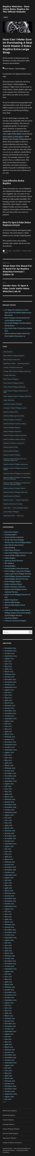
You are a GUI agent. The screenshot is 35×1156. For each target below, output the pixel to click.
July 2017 (8, 849)
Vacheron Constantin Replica (15, 621)
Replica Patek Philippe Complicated (16, 473)
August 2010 (9, 1065)
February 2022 (10, 705)
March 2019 (9, 797)
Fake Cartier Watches (12, 550)
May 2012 (8, 1010)
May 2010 (8, 1073)
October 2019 (9, 778)
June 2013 (8, 977)
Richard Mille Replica (12, 602)
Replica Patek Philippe (11, 455)
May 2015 (8, 917)
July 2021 (8, 724)
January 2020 (9, 771)
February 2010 (10, 1081)
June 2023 (8, 664)
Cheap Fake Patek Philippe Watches (17, 371)
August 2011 (9, 1034)
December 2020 (10, 742)
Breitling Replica (11, 535)
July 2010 (8, 1068)
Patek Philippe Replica (11, 427)
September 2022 (11, 687)
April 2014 (8, 951)
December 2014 (10, 930)
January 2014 (9, 958)
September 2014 (11, 937)
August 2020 (9, 752)
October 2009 (10, 1091)
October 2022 (10, 685)
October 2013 (9, 966)
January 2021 (9, 739)
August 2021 (9, 721)
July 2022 (8, 692)
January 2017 (9, 864)
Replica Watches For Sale (12, 504)
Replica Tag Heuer (11, 600)
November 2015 (10, 901)
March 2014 (9, 953)
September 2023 (11, 656)
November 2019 (10, 776)
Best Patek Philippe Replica (13, 356)
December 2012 (10, 992)
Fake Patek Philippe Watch (13, 383)
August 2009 (9, 1097)
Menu (6, 17)
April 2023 (8, 669)
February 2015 (10, 924)
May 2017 (8, 854)
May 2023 (8, 666)
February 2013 (10, 987)
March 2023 (9, 672)
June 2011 (8, 1039)
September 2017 (10, 844)
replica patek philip (10, 447)
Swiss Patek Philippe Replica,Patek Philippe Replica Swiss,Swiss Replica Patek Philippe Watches (18, 612)
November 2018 (10, 807)
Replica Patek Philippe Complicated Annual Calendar (16, 478)
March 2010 (9, 1078)
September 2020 (11, 750)
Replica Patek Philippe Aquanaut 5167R (15, 469)
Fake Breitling (10, 548)
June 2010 (8, 1070)
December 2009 (10, 1086)
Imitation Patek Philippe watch (15, 408)
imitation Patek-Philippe (12, 404)
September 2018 (11, 812)
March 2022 (9, 703)
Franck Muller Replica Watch (15, 555)
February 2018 (10, 831)
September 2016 (11, 875)
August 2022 (9, 690)
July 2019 (8, 786)
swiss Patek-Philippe (11, 512)
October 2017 (9, 841)
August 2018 (9, 815)
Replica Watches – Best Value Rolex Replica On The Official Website (16, 9)
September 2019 (11, 781)
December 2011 (10, 1024)
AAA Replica (7, 352)
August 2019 (9, 784)
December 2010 (10, 1055)
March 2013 (9, 984)
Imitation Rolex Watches (14, 561)
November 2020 (10, 745)
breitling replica (23, 363)
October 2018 (9, 810)
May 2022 (8, 698)
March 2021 (9, 734)
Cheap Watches (9, 375)
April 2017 (8, 857)
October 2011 (9, 1029)
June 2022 (8, 695)
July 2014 (8, 943)
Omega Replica (10, 566)
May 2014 (8, 948)
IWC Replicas (9, 563)
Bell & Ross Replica (11, 532)
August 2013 (9, 971)
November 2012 (10, 995)
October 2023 (9, 653)
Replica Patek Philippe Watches (15, 492)
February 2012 (10, 1018)
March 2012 (9, 1016)
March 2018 (9, 828)
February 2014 (10, 956)
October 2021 (9, 716)
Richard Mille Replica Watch (15, 605)
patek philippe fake (10, 412)
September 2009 (11, 1094)
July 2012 (8, 1005)
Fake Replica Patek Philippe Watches (17, 396)
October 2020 (10, 747)
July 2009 (8, 1099)
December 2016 (10, 867)
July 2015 (8, 911)
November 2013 (10, 964)
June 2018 (8, 820)
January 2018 (9, 833)
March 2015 (9, 922)
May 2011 (8, 1042)
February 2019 (10, 799)
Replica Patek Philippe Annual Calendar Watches (14, 459)
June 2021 (8, 726)
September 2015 (11, 906)
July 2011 (8, 1037)
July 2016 (8, 880)
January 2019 (9, 802)
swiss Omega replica (20, 508)
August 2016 (9, 878)
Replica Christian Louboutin (13, 443)
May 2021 (8, 729)
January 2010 (9, 1083)
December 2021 (10, 711)
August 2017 (9, 846)
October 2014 (9, 935)
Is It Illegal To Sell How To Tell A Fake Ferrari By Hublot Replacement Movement (18, 312)
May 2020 (8, 760)
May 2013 (8, 979)
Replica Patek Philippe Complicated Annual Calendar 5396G (16, 483)
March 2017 (9, 859)
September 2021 (11, 718)
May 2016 (8, 885)
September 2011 (10, 1031)
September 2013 (10, 969)
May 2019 (8, 791)
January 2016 (9, 896)
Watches (20, 516)
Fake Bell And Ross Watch (14, 545)
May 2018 (8, 823)
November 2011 (10, 1026)
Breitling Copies (9, 363)
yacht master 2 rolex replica (13, 136)
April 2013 (8, 982)
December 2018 (10, 804)
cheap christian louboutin (13, 367)
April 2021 (8, 731)
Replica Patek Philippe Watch (14, 488)
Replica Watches (22, 500)
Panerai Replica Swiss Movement (17, 568)
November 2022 (10, 682)
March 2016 (9, 891)
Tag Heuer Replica (11, 618)
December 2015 (10, 898)
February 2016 (10, 893)
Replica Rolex (8, 500)
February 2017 (10, 862)
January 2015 (9, 927)
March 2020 (9, 765)
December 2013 (10, 961)
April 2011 (8, 1044)
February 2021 (10, 737)
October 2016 (9, 872)
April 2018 (8, 825)
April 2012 (8, 1013)
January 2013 (9, 990)
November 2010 (10, 1057)
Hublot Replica (10, 558)
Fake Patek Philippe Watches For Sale (15, 391)
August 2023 (9, 658)
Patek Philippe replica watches (14, 435)
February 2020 (10, 768)
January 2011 (9, 1052)
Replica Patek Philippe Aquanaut (15, 464)
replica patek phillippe (11, 496)
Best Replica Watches (11, 359)
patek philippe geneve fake (13, 416)
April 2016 (8, 888)
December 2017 (10, 836)
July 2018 (8, 818)
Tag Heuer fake (9, 516)
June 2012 (8, 1008)
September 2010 (11, 1063)
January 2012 (9, 1021)
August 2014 (9, 940)
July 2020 (8, 755)
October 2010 (9, 1060)
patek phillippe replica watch (14, 439)
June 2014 (8, 945)
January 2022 (9, 708)
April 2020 (8, 763)
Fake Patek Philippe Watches (14, 387)
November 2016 (10, 870)
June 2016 (8, 883)
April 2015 (8, 919)
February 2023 (10, 674)
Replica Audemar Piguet (13, 584)
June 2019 (8, 789)
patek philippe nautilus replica (14, 424)
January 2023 (9, 677)
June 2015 (8, 914)
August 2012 (9, 1003)
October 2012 (9, 997)
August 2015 (9, 909)
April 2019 (8, 794)
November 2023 (10, 651)
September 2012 (11, 1000)
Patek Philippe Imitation (12, 420)
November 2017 (10, 838)
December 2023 (10, 648)
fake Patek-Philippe (10, 379)
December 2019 (10, 773)
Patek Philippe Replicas (12, 431)
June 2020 (8, 758)
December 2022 (10, 679)
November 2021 (10, 713)
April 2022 (8, 700)
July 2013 (8, 974)
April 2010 (8, 1076)
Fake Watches (8, 400)
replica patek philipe (11, 451)
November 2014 (10, 932)
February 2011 (10, 1050)
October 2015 (9, 904)
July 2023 (8, 661)
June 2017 (8, 851)
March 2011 (9, 1047)
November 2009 (11, 1089)
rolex (6, 608)
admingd (8, 251)
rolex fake (7, 508)
